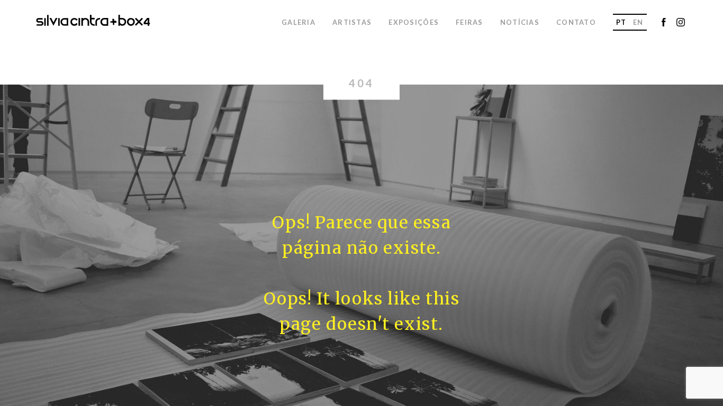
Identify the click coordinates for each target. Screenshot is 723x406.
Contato (576, 22)
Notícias (519, 22)
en (638, 22)
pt (621, 22)
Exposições (413, 22)
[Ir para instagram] (680, 23)
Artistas (352, 22)
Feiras (469, 22)
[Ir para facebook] (663, 23)
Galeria (298, 22)
